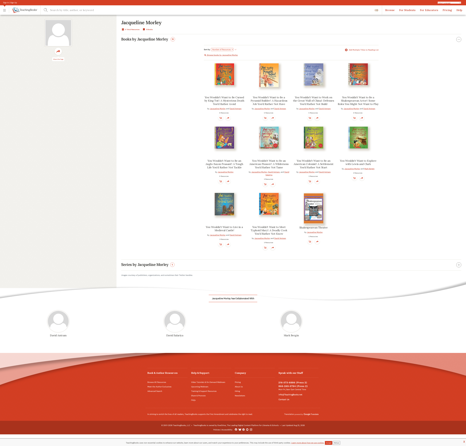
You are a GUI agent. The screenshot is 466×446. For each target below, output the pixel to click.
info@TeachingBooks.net (290, 394)
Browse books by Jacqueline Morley (222, 55)
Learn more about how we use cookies (307, 443)
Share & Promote (198, 395)
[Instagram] (251, 429)
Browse (390, 10)
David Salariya (174, 335)
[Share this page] (58, 51)
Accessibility (226, 429)
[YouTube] (247, 429)
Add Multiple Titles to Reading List (363, 50)
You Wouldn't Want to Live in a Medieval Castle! (224, 228)
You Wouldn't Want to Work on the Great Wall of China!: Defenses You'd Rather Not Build (313, 101)
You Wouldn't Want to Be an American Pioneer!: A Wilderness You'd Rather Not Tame (268, 164)
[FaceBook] (236, 429)
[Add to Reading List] (220, 117)
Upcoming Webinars (199, 386)
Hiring (237, 391)
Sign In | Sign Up (10, 2)
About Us (239, 386)
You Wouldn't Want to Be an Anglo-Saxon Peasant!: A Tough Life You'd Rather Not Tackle (224, 164)
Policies (216, 429)
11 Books (149, 29)
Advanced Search (154, 391)
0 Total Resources (132, 29)
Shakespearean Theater (313, 227)
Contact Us (284, 399)
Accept (328, 443)
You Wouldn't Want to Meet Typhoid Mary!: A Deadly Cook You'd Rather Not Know (269, 230)
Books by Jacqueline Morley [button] (147, 39)
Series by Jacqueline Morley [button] (147, 265)
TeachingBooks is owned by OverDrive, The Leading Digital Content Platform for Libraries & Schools (236, 425)
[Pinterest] (243, 429)
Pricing (447, 10)
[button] (4, 10)
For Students (407, 10)
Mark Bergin (369, 168)
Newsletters (240, 395)
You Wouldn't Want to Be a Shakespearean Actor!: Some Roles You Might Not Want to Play (358, 101)
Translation (289, 414)
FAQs (193, 400)
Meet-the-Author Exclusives (159, 386)
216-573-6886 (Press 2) (293, 382)
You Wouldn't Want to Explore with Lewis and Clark (358, 162)
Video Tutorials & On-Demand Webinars (208, 382)
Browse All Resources (156, 382)
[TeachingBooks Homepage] (23, 10)
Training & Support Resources (204, 391)
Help (459, 10)
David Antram (235, 108)
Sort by (207, 49)
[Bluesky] (239, 429)
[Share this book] (228, 117)
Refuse (336, 443)
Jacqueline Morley (218, 108)
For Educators (429, 10)
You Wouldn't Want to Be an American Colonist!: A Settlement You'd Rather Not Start (313, 164)
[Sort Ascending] (235, 49)
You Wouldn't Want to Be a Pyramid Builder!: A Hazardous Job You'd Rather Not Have (269, 101)
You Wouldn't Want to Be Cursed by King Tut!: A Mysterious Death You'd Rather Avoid (224, 101)
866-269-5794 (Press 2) (293, 386)
